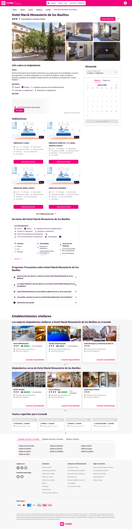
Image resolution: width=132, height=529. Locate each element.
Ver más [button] (16, 259)
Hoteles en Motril (86, 446)
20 (102, 106)
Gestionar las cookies (48, 480)
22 (111, 106)
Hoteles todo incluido (99, 473)
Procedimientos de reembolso (77, 470)
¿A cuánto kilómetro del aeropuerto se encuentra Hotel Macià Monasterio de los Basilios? (46, 285)
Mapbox (67, 112)
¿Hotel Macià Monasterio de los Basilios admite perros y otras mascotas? (44, 291)
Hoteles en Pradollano (56, 451)
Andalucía (39, 9)
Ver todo (15, 93)
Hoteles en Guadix (86, 448)
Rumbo (15, 9)
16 (116, 101)
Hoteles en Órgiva (24, 454)
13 (102, 101)
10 (88, 101)
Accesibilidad (71, 483)
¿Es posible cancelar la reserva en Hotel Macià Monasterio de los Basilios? (44, 297)
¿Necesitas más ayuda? (25, 302)
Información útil (72, 477)
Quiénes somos (46, 467)
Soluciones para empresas (50, 493)
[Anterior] (88, 85)
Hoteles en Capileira (87, 451)
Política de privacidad (48, 473)
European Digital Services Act (76, 480)
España (31, 9)
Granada (53, 3)
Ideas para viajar (98, 480)
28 (107, 111)
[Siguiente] (116, 85)
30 (116, 111)
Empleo (44, 483)
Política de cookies (47, 477)
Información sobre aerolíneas (76, 473)
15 (111, 101)
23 (116, 106)
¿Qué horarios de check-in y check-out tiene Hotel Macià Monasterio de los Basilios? (45, 277)
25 (92, 111)
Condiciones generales (49, 470)
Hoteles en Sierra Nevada (26, 446)
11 (92, 101)
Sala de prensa (46, 489)
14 (107, 101)
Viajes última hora (98, 477)
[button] (38, 41)
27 (102, 111)
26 (97, 111)
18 (92, 106)
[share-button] (118, 19)
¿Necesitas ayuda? (73, 467)
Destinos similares (72, 439)
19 (97, 106)
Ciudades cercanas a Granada (28, 439)
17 (88, 106)
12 (97, 101)
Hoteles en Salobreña (56, 446)
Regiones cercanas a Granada (52, 439)
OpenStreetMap (75, 112)
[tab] (29, 439)
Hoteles (22, 9)
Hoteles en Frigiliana (25, 448)
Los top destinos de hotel (100, 470)
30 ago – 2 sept (62, 3)
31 (88, 116)
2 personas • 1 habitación (77, 3)
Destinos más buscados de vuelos (103, 467)
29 (111, 111)
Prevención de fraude (74, 486)
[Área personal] (126, 3)
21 (107, 106)
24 (88, 111)
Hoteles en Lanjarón (25, 451)
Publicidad (45, 486)
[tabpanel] (66, 450)
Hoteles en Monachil (56, 448)
